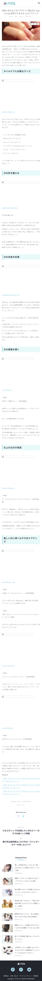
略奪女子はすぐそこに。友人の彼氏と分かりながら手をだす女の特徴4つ (27, 915)
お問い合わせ (14, 976)
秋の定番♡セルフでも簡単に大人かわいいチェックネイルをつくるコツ (27, 891)
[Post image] (7, 868)
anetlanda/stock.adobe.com (11, 295)
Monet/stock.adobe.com (9, 208)
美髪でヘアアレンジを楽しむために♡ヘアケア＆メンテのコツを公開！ (27, 879)
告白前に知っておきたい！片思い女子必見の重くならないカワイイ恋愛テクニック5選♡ (27, 903)
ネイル (22, 804)
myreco (6, 24)
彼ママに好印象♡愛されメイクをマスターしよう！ (27, 937)
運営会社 (6, 976)
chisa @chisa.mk (7, 728)
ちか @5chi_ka (7, 390)
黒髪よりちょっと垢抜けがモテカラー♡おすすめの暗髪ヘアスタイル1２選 (27, 926)
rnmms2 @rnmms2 (8, 112)
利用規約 (35, 976)
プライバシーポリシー (25, 976)
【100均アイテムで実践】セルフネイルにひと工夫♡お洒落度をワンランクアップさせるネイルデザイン (27, 950)
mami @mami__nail (8, 582)
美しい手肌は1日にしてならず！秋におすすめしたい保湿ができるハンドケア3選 (27, 867)
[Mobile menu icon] (39, 3)
